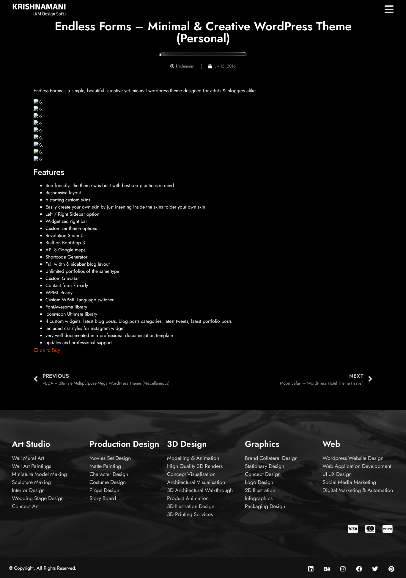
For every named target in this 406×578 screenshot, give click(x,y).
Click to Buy (47, 350)
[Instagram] (343, 569)
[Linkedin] (311, 569)
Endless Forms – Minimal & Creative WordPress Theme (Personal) (203, 32)
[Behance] (327, 569)
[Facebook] (359, 569)
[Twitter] (375, 569)
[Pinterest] (391, 569)
